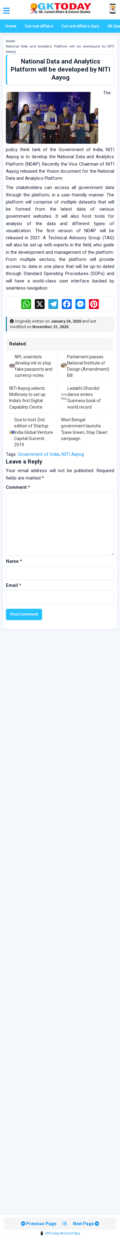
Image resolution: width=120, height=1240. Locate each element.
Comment (18, 487)
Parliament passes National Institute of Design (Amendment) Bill (88, 366)
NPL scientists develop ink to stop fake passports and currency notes (33, 366)
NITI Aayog (73, 454)
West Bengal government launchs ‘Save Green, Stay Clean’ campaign (84, 429)
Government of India (38, 454)
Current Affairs (39, 26)
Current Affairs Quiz (80, 26)
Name (14, 561)
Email (13, 585)
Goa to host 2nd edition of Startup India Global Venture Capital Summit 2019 (33, 432)
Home (11, 26)
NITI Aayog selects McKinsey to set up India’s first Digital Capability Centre (27, 398)
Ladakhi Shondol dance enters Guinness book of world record (84, 398)
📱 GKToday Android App (60, 1233)
